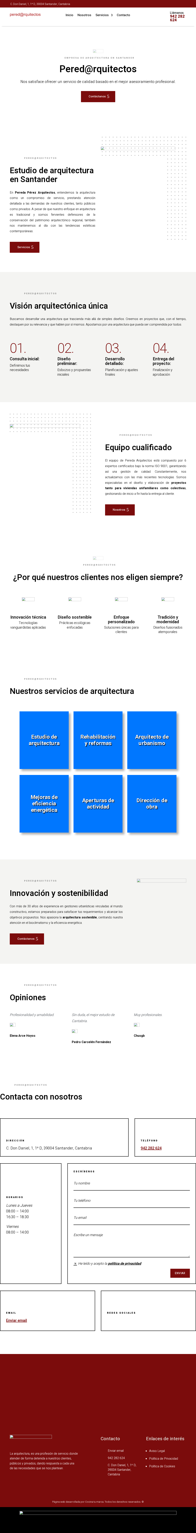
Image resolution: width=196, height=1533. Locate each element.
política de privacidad (124, 1263)
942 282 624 (177, 18)
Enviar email (16, 1320)
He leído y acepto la (109, 1263)
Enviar (180, 1273)
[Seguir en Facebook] (170, 4)
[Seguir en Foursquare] (177, 4)
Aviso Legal (157, 1451)
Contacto (123, 15)
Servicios (102, 15)
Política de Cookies (162, 1466)
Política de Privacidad (163, 1458)
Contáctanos (97, 96)
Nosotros (84, 15)
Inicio (69, 15)
